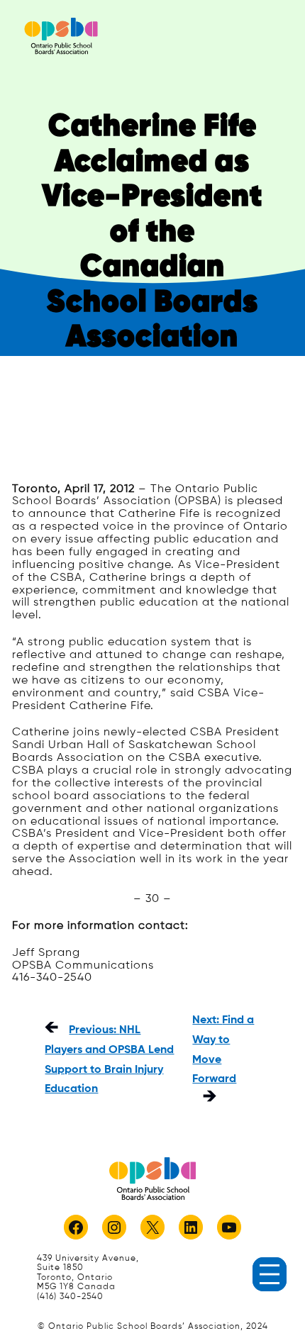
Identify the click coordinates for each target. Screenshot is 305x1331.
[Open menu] (270, 1274)
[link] (61, 36)
